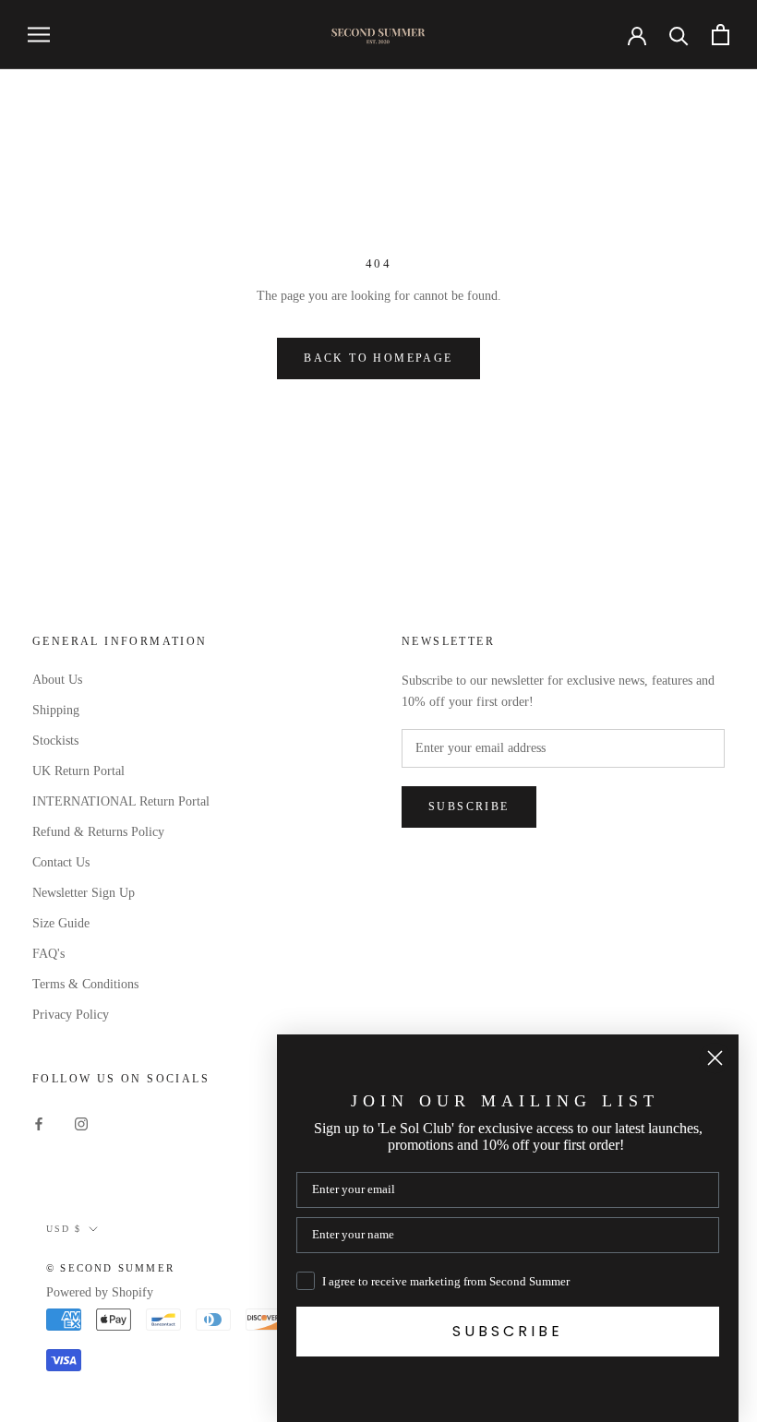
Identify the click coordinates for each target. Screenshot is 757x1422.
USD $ (63, 1229)
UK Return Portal (78, 771)
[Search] (679, 34)
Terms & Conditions (85, 984)
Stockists (55, 740)
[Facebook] (38, 1123)
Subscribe (469, 806)
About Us (57, 680)
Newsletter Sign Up (83, 893)
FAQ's (48, 954)
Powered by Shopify (99, 1292)
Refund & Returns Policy (98, 832)
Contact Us (61, 862)
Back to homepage (378, 358)
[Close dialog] (715, 1058)
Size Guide (61, 923)
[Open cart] (720, 34)
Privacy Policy (70, 1015)
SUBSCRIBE (507, 1331)
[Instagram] (81, 1123)
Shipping (55, 710)
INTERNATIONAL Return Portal (121, 801)
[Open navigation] (39, 34)
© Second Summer (110, 1267)
